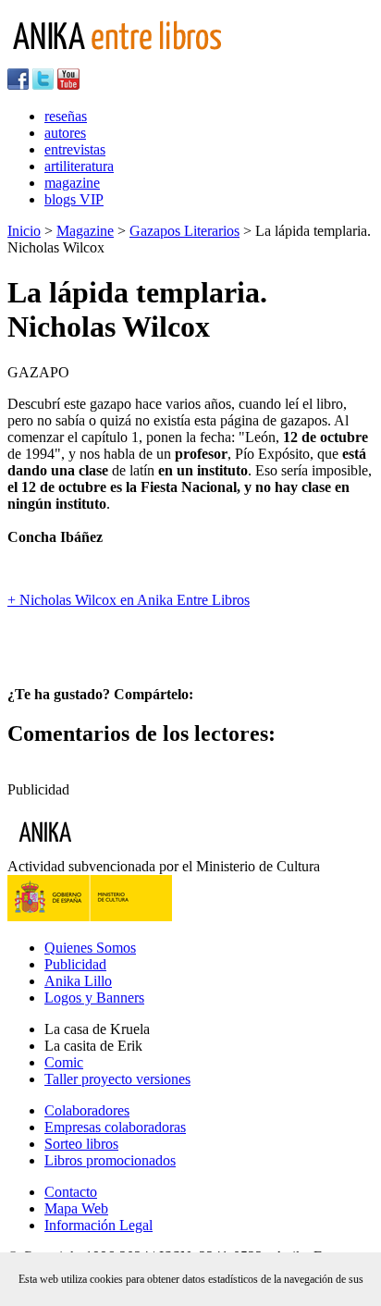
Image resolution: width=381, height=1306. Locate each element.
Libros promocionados (110, 1160)
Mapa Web (76, 1208)
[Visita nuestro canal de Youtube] (68, 84)
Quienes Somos (90, 947)
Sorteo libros (81, 1144)
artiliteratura (79, 166)
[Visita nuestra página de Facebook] (18, 84)
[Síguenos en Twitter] (43, 84)
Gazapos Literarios (184, 231)
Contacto (70, 1192)
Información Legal (98, 1225)
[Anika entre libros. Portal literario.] (128, 60)
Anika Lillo (78, 981)
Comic (63, 1062)
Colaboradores (86, 1110)
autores (65, 133)
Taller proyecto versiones (117, 1079)
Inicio (24, 231)
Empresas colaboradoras (115, 1127)
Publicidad (75, 964)
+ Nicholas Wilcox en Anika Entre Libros (128, 600)
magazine (72, 183)
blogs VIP (74, 199)
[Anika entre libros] (102, 849)
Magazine (85, 231)
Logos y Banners (94, 997)
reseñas (65, 116)
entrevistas (74, 149)
